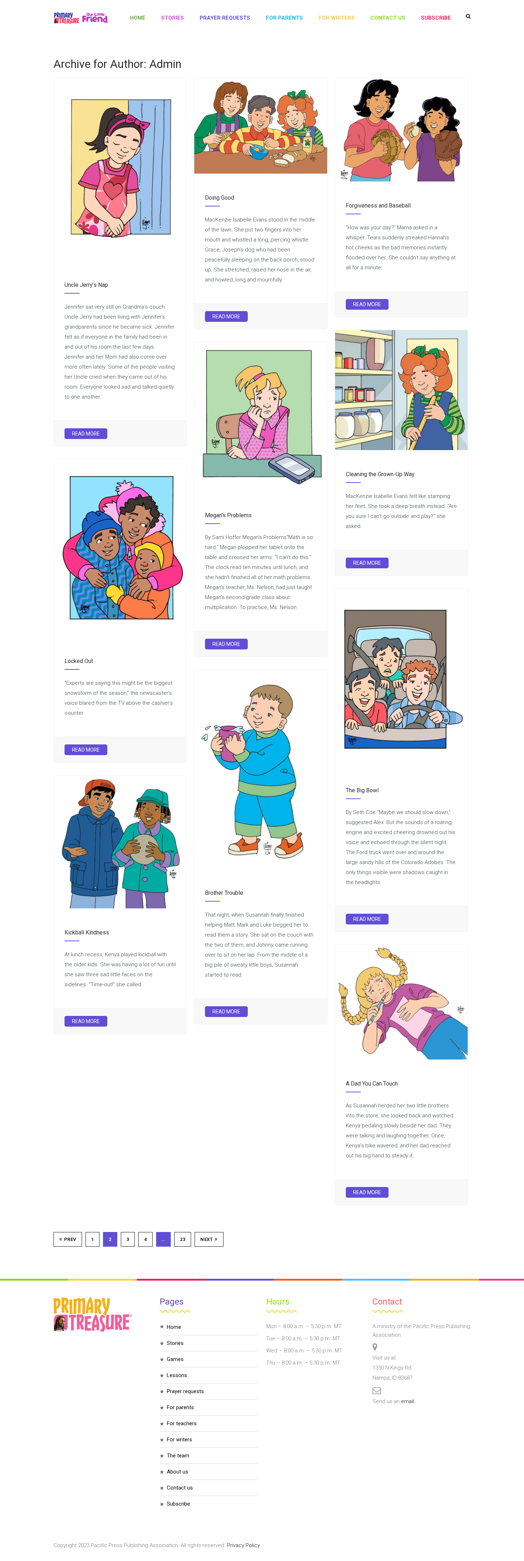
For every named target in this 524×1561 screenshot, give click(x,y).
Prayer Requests (225, 18)
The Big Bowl (362, 790)
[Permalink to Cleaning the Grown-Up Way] (401, 448)
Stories (172, 18)
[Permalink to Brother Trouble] (260, 867)
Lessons (177, 1375)
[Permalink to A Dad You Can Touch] (401, 1057)
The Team (178, 1455)
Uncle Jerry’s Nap (86, 284)
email (407, 1401)
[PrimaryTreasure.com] (80, 18)
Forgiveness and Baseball (378, 205)
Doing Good (219, 197)
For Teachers (182, 1423)
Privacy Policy (243, 1545)
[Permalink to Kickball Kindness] (120, 906)
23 (182, 1239)
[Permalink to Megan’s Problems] (260, 489)
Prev (70, 1239)
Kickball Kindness (87, 932)
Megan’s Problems (228, 515)
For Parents (284, 18)
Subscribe (436, 18)
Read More (86, 434)
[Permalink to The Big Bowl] (401, 764)
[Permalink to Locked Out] (120, 635)
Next (206, 1239)
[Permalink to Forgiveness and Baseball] (401, 179)
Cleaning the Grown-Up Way (380, 474)
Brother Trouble (224, 892)
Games (175, 1359)
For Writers (337, 18)
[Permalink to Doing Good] (260, 172)
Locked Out (79, 661)
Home (137, 18)
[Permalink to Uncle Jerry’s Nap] (120, 259)
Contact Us (387, 18)
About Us (177, 1471)
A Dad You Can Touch (372, 1083)
